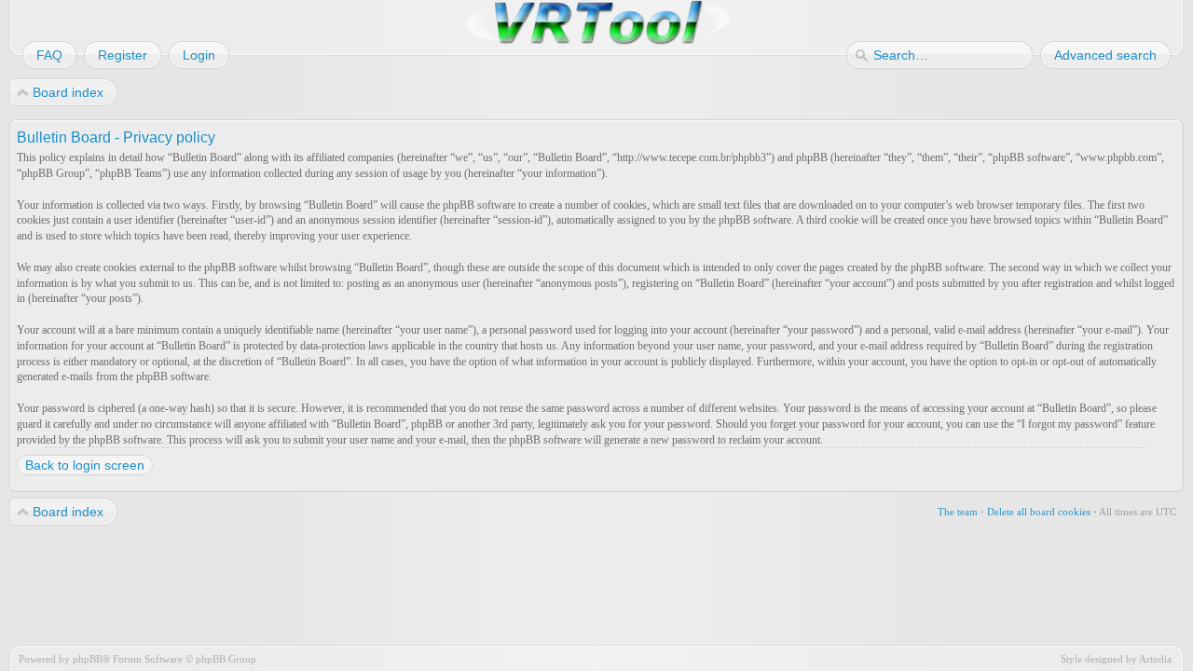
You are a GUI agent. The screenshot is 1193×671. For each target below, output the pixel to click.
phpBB (88, 658)
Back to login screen (84, 465)
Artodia (1155, 658)
